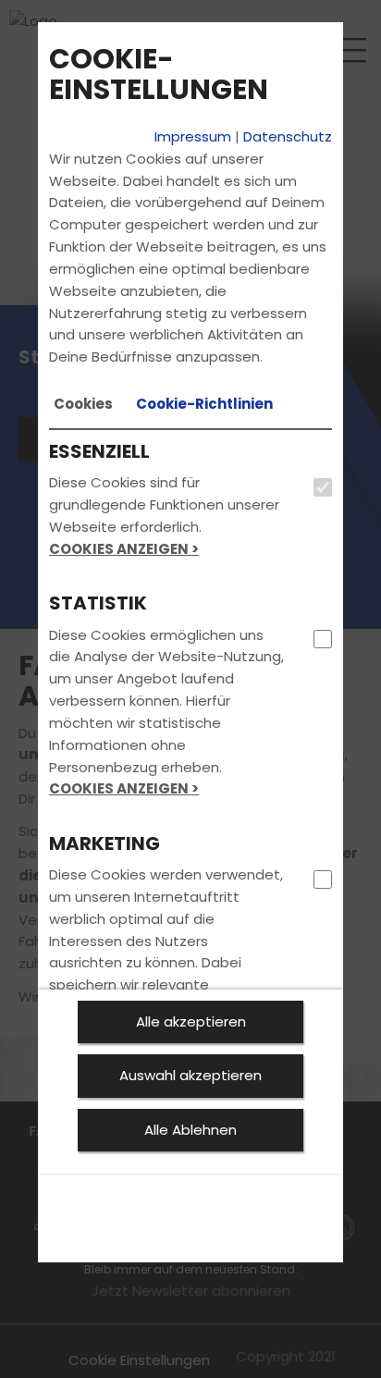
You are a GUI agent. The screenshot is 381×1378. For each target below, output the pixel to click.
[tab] (83, 404)
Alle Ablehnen (190, 1129)
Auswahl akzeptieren (190, 1075)
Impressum (192, 136)
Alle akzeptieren (191, 1021)
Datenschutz (287, 136)
